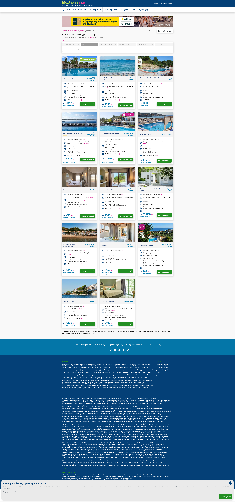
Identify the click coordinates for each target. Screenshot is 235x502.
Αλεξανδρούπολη (66, 366)
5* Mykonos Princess (75, 441)
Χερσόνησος (146, 387)
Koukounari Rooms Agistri (68, 428)
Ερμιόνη (109, 369)
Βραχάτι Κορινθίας (118, 367)
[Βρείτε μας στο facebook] (107, 349)
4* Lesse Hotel (105, 408)
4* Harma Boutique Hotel (138, 441)
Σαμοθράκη (121, 384)
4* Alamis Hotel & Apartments (105, 433)
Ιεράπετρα (72, 370)
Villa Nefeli (140, 439)
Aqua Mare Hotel (137, 446)
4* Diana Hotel (140, 418)
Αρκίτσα (69, 367)
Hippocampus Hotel (94, 442)
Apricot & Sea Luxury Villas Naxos (96, 457)
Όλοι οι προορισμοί (73, 31)
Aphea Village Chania (151, 460)
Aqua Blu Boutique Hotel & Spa (79, 446)
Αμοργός (103, 366)
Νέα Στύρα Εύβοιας (66, 380)
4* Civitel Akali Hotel (160, 444)
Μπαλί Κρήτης (78, 379)
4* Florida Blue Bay (143, 403)
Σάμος (126, 384)
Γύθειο (147, 367)
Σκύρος (94, 385)
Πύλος (90, 384)
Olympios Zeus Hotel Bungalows (88, 434)
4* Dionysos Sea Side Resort (82, 454)
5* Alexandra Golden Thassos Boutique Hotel (86, 416)
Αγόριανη (123, 364)
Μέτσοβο (140, 377)
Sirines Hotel (157, 415)
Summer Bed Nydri (124, 457)
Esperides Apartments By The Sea (136, 433)
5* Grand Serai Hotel (123, 400)
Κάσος (113, 372)
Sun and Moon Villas (118, 431)
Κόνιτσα (93, 374)
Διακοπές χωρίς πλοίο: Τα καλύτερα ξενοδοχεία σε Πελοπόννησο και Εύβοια (152, 475)
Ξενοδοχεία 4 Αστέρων (162, 366)
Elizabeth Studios (66, 411)
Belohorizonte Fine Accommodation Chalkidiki (133, 460)
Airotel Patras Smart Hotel (160, 420)
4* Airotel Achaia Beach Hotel (160, 401)
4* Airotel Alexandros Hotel (152, 428)
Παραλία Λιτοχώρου (66, 382)
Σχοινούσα (135, 385)
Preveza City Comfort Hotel (115, 434)
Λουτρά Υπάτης (74, 377)
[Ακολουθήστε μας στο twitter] (119, 349)
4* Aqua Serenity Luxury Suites (135, 459)
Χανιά (140, 387)
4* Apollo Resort (134, 452)
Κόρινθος (98, 374)
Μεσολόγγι (121, 377)
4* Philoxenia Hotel (144, 410)
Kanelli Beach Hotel (80, 406)
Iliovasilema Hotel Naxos (68, 454)
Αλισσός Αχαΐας (75, 366)
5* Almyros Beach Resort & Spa (69, 442)
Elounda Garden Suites (86, 444)
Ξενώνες (158, 372)
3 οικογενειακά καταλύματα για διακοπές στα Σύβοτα (117, 479)
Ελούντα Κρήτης (97, 369)
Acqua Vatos (152, 429)
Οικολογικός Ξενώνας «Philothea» (148, 423)
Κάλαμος (136, 370)
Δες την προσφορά (88, 104)
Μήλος (145, 377)
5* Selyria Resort (138, 405)
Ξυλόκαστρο (86, 380)
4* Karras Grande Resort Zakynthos (100, 415)
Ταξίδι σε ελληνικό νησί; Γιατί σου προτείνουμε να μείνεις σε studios (78, 475)
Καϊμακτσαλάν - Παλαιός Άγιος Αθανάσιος (109, 370)
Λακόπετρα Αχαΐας (96, 375)
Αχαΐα (101, 367)
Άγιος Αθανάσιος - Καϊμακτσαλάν (79, 364)
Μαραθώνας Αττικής (100, 377)
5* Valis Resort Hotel (87, 400)
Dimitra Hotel (148, 459)
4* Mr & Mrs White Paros (120, 433)
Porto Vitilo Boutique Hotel (91, 411)
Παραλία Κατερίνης (147, 380)
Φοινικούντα (122, 387)
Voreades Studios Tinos (144, 464)
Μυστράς (108, 379)
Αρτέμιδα (75, 367)
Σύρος (129, 385)
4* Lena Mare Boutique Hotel (146, 444)
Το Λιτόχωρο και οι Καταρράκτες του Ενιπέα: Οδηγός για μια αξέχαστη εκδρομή (121, 476)
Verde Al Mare (125, 436)
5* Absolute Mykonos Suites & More (70, 423)
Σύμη (125, 385)
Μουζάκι (71, 379)
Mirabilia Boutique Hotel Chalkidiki (117, 424)
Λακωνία (105, 375)
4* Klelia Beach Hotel (67, 405)
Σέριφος (138, 384)
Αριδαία (146, 366)
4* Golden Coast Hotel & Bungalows (89, 401)
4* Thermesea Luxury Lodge (129, 439)
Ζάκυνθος (135, 369)
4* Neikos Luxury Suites (152, 418)
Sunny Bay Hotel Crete (101, 428)
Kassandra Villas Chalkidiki (99, 465)
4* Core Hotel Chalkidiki (119, 426)
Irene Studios (147, 406)
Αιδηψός (147, 364)
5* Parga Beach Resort (162, 429)
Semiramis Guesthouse (146, 420)
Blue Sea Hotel (156, 413)
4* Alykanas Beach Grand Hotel (134, 406)
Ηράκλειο (145, 369)
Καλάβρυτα (123, 370)
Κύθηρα (140, 374)
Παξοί (140, 380)
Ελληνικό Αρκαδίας (86, 369)
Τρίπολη (89, 387)
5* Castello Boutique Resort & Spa (121, 441)
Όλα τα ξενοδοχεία (66, 468)
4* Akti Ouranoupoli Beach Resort (70, 429)
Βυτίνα (126, 367)
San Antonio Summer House (91, 431)
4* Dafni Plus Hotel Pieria (68, 457)
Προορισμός (125, 10)
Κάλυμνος (149, 370)
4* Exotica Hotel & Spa (129, 401)
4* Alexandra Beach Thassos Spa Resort (87, 424)
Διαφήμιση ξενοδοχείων (135, 345)
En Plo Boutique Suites (92, 447)
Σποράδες (115, 385)
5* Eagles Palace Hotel (95, 451)
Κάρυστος (107, 372)
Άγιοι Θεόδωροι (65, 364)
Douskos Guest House (79, 447)
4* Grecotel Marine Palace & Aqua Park (146, 398)
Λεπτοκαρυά (116, 375)
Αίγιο (143, 364)
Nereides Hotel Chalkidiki (109, 464)
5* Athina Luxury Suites (146, 437)
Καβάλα (95, 370)
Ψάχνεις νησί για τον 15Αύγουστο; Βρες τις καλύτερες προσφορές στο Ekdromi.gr (113, 478)
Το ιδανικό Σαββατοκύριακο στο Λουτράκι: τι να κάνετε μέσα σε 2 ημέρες (114, 475)
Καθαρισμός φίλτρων (69, 40)
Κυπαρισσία (73, 375)
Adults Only (108, 10)
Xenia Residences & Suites (122, 452)
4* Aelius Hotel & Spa (134, 420)
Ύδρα (98, 387)
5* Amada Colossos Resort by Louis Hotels (72, 460)
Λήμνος (133, 375)
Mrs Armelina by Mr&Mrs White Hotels (100, 454)
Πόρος (73, 384)
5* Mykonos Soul (164, 447)
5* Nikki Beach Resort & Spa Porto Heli (71, 415)
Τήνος (147, 385)
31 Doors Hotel (76, 436)
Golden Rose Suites (139, 421)
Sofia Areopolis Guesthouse (94, 464)
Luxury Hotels (96, 10)
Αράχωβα (134, 366)
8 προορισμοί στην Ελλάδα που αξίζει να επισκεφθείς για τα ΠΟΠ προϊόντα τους (81, 476)
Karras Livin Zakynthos (81, 457)
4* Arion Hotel (133, 403)
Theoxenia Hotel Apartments (159, 406)
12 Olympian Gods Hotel (140, 408)
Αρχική (64, 31)
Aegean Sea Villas (85, 449)
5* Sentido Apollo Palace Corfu (89, 441)
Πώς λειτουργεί (100, 345)
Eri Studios (165, 441)
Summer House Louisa (98, 436)
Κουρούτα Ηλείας (112, 374)
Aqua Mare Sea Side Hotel (155, 426)
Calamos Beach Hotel (149, 465)
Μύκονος (102, 379)
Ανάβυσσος (116, 366)
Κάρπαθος (94, 372)
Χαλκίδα (129, 387)
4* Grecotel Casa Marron (115, 398)
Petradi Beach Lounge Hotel (82, 451)
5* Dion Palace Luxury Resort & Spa (120, 403)
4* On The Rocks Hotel (128, 454)
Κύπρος (79, 375)
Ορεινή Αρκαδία (95, 380)
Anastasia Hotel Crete (158, 459)
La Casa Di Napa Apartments (69, 431)
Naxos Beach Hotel (83, 442)
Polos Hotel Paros (157, 437)
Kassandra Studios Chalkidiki (85, 465)
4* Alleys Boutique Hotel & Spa (135, 465)
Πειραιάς (116, 382)
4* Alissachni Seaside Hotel (162, 465)
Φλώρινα (115, 387)
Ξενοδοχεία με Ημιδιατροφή (163, 369)
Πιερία (134, 382)
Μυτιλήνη (114, 379)
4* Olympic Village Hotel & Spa (151, 405)
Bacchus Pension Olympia (129, 428)
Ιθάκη (77, 370)
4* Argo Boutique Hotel (105, 439)
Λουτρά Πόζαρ (65, 377)
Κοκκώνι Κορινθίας (78, 374)
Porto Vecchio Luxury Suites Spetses (126, 462)
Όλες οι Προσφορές (140, 10)
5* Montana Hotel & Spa (111, 400)
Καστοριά (125, 372)
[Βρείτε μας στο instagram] (111, 349)
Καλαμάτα (130, 370)
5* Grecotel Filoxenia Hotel (101, 398)
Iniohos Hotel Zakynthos (68, 452)
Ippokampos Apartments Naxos (132, 451)
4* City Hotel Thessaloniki (68, 421)
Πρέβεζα (85, 384)
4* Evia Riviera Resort (67, 403)
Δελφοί (63, 369)
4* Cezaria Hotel (131, 416)
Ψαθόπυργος (89, 388)
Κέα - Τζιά (137, 372)
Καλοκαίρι (83, 10)
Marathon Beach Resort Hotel (143, 424)
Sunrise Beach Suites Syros (160, 452)
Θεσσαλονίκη (65, 370)
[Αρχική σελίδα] (64, 9)
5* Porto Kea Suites (83, 437)
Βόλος (110, 367)
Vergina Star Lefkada (147, 431)
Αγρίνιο (129, 364)
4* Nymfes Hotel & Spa (166, 410)
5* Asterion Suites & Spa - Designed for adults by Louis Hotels (103, 446)
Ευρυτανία (120, 369)
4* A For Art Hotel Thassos (102, 423)
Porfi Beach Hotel (93, 455)
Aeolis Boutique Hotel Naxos (132, 415)
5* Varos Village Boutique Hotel (128, 449)
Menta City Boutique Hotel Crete (133, 455)
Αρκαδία (64, 367)
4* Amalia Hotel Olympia (92, 413)
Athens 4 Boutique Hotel (143, 434)
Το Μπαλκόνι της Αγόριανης (87, 423)
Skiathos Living (65, 426)
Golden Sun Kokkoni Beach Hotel (70, 410)
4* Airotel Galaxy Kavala (147, 415)
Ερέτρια (104, 369)
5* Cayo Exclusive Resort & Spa (69, 437)
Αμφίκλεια (109, 366)
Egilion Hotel (78, 418)
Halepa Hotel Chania (155, 451)
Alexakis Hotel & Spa (86, 436)
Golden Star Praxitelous (67, 413)
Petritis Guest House (159, 431)
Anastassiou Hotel (116, 429)
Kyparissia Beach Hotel (127, 429)
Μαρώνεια (108, 377)
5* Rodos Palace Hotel (143, 411)
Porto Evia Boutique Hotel (130, 411)
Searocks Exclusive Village (117, 423)
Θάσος (150, 369)
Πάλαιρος (134, 380)
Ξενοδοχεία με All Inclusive (163, 370)
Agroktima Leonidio (101, 420)
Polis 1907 (145, 455)
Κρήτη (127, 374)
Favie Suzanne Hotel (80, 413)
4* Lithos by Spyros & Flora (111, 449)
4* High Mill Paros (166, 411)
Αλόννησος (83, 366)
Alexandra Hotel (96, 429)
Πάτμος (100, 382)
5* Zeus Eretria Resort (104, 401)
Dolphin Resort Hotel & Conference (107, 459)
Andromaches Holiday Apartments (150, 447)
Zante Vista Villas (122, 459)
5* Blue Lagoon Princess (156, 403)
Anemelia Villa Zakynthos (137, 457)
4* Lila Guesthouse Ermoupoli (69, 465)
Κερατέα (144, 372)
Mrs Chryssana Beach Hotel (145, 413)
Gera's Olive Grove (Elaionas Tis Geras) (161, 424)
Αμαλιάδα (89, 366)
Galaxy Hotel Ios (65, 433)
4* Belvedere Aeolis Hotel (140, 426)
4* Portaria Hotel (152, 416)
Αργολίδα (140, 366)
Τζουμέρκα (142, 385)
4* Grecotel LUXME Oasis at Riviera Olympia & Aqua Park (109, 410)
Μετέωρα (133, 377)
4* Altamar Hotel (154, 410)
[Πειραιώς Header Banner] (117, 21)
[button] (165, 31)
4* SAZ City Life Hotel (116, 411)
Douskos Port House (142, 416)
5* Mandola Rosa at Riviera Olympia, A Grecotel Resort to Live (77, 398)
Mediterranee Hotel (85, 429)
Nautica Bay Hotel (150, 400)
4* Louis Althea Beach (91, 459)
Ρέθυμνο (101, 384)
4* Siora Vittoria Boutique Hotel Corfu (117, 420)
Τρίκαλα (74, 387)
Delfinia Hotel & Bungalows (107, 452)
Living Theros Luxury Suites (119, 444)
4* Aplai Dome (153, 442)
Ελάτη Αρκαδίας (76, 369)
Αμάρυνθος (96, 366)
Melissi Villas (159, 449)
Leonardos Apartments (130, 418)
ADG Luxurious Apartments (90, 418)
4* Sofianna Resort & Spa (78, 459)
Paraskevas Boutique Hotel (105, 441)
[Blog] (127, 349)
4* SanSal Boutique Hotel (112, 437)
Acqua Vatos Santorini (119, 421)
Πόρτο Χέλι (79, 384)
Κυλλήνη (145, 374)
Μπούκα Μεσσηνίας (94, 379)
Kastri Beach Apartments (130, 464)
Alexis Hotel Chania (132, 444)
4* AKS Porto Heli (78, 403)
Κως (83, 375)
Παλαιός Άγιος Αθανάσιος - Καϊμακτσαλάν (121, 380)
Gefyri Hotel (165, 436)
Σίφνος (68, 385)
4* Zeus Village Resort (84, 462)
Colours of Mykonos (135, 447)
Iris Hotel (76, 420)
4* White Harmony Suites (97, 449)
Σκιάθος (82, 31)
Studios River (140, 428)
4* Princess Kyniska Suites (115, 428)
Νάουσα (125, 379)
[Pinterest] (123, 349)
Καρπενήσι (101, 372)
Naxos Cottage (139, 454)
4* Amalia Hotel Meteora (68, 418)
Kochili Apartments (150, 421)
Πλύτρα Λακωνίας (66, 384)
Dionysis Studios (96, 421)
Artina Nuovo (65, 441)
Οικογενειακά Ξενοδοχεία (162, 374)
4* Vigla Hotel (144, 451)
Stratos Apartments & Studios (97, 437)
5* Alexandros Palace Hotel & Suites (102, 444)
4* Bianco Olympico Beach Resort (70, 401)
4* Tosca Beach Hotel (117, 401)
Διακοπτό (69, 369)
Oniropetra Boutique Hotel (117, 415)
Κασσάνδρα (119, 372)
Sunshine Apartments (106, 421)
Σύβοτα (121, 385)
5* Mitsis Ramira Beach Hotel (152, 439)
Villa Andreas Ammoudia (105, 431)
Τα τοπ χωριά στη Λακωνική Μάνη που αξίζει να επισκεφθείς (76, 478)
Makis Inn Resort (150, 441)
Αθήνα (134, 364)
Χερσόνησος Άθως (66, 388)
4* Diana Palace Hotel (163, 416)
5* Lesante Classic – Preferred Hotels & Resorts (111, 455)
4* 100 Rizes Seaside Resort (116, 418)
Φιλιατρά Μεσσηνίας (107, 387)
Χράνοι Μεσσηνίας (80, 388)
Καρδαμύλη (81, 372)
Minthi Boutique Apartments (69, 424)
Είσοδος (155, 3)
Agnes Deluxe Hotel (102, 434)
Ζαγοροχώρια (127, 369)
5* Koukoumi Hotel (165, 439)
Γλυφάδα (137, 367)
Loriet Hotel (166, 426)
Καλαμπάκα (143, 370)
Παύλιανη (110, 382)
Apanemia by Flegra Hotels (130, 413)
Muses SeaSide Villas (156, 411)
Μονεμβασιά (65, 379)
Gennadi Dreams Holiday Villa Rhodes (161, 464)
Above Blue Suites (103, 416)
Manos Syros (161, 423)
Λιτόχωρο (148, 375)
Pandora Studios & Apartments (69, 462)
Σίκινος (63, 385)
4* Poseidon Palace (98, 400)
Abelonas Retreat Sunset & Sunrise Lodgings (109, 460)
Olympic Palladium (149, 449)
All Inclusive (71, 10)
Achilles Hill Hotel (102, 418)
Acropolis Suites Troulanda (137, 436)
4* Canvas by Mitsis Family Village (121, 442)
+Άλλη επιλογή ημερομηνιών (83, 200)
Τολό (152, 385)
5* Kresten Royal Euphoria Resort (139, 442)
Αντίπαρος (127, 366)
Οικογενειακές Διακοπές (162, 375)
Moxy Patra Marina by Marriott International (111, 413)
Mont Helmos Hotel (164, 418)
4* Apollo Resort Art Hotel (131, 423)
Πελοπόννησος (123, 382)
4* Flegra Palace (117, 439)
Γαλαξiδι (131, 367)
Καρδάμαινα (74, 372)
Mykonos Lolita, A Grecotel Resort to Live (155, 457)
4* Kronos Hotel (90, 405)
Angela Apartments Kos (146, 452)
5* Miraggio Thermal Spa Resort (118, 416)
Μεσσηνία (127, 377)
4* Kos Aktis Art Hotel (106, 442)
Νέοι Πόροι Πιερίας (77, 380)
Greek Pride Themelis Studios (78, 433)
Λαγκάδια (88, 375)
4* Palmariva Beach (81, 408)
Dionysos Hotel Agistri (148, 446)
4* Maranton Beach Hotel (103, 403)
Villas (116, 10)
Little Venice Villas (66, 459)
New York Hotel (124, 437)
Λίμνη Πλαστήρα (141, 375)
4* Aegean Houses (107, 451)
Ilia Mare (76, 434)
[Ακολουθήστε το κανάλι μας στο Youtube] (115, 349)
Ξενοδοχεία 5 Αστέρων (162, 364)
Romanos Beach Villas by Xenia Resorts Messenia (74, 464)
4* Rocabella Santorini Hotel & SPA (70, 444)
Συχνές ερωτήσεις (154, 345)
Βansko (106, 367)
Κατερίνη (131, 372)
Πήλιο (130, 382)
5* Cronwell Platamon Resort (137, 400)
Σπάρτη (104, 385)
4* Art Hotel (140, 449)
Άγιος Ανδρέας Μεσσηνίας (94, 364)
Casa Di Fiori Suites (118, 451)
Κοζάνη (70, 374)
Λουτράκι (81, 377)
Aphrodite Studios (165, 428)
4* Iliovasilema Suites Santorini (87, 420)
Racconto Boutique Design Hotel (93, 426)
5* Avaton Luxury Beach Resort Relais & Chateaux (103, 462)
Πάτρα (105, 382)
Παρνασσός (90, 382)
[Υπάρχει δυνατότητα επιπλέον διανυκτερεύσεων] (84, 83)
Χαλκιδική (134, 387)
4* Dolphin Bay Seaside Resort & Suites (122, 405)
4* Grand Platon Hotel (89, 403)
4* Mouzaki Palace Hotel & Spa (93, 406)
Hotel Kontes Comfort (126, 446)
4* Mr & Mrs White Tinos (126, 408)
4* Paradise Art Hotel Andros (86, 410)
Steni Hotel (80, 431)
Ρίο (105, 384)
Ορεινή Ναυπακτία (104, 380)
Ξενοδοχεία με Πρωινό (162, 367)
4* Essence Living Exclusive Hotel (132, 431)
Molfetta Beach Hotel (114, 447)
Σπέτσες (109, 385)
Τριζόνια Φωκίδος (66, 387)
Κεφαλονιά (64, 374)
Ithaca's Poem (130, 424)
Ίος (85, 370)
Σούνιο (99, 385)
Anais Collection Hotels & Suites (159, 434)
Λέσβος (122, 375)
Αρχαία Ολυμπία (83, 367)
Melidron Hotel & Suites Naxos (154, 433)
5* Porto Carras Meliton (108, 406)
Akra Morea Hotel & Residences (155, 408)
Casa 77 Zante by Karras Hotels (152, 436)
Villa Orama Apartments (130, 434)
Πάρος (95, 382)
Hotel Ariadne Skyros (116, 454)
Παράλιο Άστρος (77, 382)
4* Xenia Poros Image (79, 405)
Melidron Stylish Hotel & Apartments (116, 465)
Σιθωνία (149, 384)
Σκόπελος (88, 385)
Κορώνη (104, 374)
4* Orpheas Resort (83, 455)
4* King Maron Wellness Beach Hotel (85, 428)
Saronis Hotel (129, 421)
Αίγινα (138, 364)
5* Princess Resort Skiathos (77, 426)
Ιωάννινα (90, 370)
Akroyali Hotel (85, 415)
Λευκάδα (128, 375)
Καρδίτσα (88, 372)
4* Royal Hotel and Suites (141, 429)
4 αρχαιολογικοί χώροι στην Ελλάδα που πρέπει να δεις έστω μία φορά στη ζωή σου (82, 479)
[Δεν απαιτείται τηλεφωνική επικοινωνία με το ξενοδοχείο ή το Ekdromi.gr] (81, 100)
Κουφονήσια (121, 374)
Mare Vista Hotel (114, 408)
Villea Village (159, 446)
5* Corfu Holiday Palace (67, 406)
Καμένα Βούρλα (65, 372)
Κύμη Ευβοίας (65, 375)
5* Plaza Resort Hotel (92, 439)
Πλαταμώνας (141, 382)
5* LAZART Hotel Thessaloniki (112, 436)
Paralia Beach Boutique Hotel (83, 421)
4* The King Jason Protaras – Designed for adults (149, 462)
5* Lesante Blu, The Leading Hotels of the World (87, 452)
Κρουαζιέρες (133, 374)
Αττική (96, 367)
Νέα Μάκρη (143, 379)
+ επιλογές (73, 87)
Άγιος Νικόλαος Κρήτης (108, 364)
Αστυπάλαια (91, 367)
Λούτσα (87, 377)
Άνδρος (122, 366)
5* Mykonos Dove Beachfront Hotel (70, 449)
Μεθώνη (115, 377)
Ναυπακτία (131, 379)
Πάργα (84, 382)
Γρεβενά (143, 367)
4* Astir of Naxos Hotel (67, 451)
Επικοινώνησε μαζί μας (83, 345)
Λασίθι (110, 375)
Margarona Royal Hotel (77, 411)
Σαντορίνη (132, 384)
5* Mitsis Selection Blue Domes (78, 439)
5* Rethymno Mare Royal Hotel (69, 455)
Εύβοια (114, 369)
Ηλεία (140, 369)
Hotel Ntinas (159, 421)
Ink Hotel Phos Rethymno (90, 460)
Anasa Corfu (159, 441)
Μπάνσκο (85, 379)
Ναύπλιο (137, 379)
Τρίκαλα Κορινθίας (81, 387)
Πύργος (95, 384)
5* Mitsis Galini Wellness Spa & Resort (71, 400)
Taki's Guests (120, 464)
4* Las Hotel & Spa (105, 429)
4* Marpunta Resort (105, 411)
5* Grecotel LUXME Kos (129, 398)
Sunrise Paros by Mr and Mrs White (153, 454)
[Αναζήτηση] (172, 9)
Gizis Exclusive (65, 439)
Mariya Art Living (66, 446)
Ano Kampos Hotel (66, 436)
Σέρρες (143, 384)
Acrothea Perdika (103, 424)
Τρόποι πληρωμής (116, 345)
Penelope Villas (125, 447)
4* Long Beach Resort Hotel (163, 400)
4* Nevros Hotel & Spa (67, 434)
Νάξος (119, 379)
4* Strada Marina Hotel (67, 447)
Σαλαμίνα (114, 384)
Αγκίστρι (117, 364)
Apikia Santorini (103, 447)
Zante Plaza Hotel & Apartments (103, 405)
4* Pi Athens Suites (92, 433)
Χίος (73, 388)
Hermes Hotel (166, 437)
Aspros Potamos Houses (112, 457)
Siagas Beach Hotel (120, 406)
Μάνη (91, 377)
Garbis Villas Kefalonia (67, 420)
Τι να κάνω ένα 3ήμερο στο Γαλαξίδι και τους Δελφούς (155, 476)
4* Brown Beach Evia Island (68, 408)
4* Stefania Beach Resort (131, 410)
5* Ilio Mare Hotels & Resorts (144, 401)
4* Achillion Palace (134, 437)
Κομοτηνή (86, 374)
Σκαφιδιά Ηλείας (75, 385)
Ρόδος (108, 384)
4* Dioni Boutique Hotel (68, 416)
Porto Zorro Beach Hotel (94, 408)
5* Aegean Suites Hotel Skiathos (158, 455)
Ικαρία (81, 370)
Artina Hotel (129, 426)
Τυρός (94, 387)
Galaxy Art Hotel (107, 426)
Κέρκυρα (149, 372)
